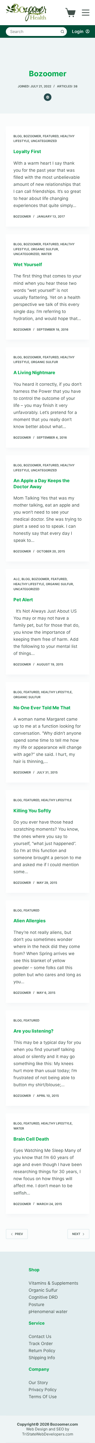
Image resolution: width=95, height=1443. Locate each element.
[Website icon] (47, 97)
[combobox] (32, 31)
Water (46, 254)
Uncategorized (44, 141)
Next (76, 1234)
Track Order (41, 1343)
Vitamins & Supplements (53, 1283)
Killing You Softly (32, 810)
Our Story (38, 1382)
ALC (16, 579)
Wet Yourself (27, 264)
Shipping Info (42, 1357)
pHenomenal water (48, 1311)
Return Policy (42, 1350)
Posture (36, 1304)
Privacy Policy (42, 1389)
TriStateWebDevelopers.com (47, 1434)
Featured (51, 136)
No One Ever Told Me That (41, 707)
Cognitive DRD (43, 1297)
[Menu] (85, 12)
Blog (17, 136)
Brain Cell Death (31, 1139)
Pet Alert (23, 599)
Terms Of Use (43, 1396)
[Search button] (62, 32)
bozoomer (32, 136)
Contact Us (40, 1336)
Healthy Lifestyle (28, 584)
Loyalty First (27, 151)
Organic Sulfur (44, 249)
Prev (19, 1234)
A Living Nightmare (34, 372)
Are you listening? (33, 1031)
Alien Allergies (29, 920)
